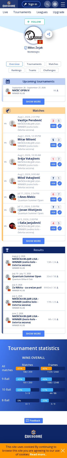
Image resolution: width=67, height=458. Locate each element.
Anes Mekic (27, 197)
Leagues (42, 12)
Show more (33, 101)
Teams (32, 70)
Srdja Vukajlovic (29, 158)
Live (5, 12)
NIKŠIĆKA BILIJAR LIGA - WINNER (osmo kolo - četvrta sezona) (25, 262)
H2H (53, 126)
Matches (53, 64)
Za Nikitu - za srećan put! (27, 287)
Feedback (35, 420)
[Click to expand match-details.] (60, 126)
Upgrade (58, 12)
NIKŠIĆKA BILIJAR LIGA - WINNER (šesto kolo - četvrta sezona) (25, 319)
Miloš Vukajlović (29, 178)
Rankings (16, 70)
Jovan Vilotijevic (31, 210)
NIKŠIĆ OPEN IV (21, 90)
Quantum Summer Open (26, 276)
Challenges (49, 70)
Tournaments (22, 12)
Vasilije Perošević (30, 120)
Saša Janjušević (30, 223)
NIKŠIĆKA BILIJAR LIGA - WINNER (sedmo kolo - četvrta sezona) (25, 302)
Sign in (32, 4)
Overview (14, 64)
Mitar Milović (27, 139)
